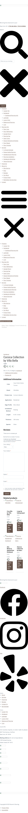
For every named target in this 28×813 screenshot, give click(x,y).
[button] (14, 213)
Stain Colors (6, 138)
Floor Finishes (7, 145)
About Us (4, 166)
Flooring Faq (6, 136)
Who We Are (6, 168)
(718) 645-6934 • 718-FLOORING (17, 26)
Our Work (6, 175)
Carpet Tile (6, 111)
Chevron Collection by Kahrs (20, 548)
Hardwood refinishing (9, 159)
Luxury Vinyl (6, 120)
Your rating (7, 444)
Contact (4, 182)
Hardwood (6, 113)
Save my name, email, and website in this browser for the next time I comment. (14, 489)
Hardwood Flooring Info (11, 115)
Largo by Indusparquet (21, 512)
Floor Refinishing (8, 131)
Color (5, 363)
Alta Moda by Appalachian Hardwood (10, 549)
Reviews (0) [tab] (8, 375)
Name (5, 474)
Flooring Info (5, 127)
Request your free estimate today (14, 2)
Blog (4, 170)
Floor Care (6, 129)
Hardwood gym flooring (9, 154)
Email (5, 481)
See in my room (9, 527)
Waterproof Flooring (9, 122)
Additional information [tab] (11, 373)
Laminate (5, 118)
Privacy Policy (7, 177)
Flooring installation (8, 157)
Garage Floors (7, 134)
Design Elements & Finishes (10, 141)
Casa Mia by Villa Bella (9, 513)
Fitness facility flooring (9, 152)
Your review (7, 451)
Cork (4, 124)
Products (4, 108)
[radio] (5, 366)
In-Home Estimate (8, 150)
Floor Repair (6, 143)
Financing (4, 164)
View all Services (7, 161)
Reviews (5, 173)
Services (4, 147)
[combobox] (7, 61)
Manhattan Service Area (9, 180)
